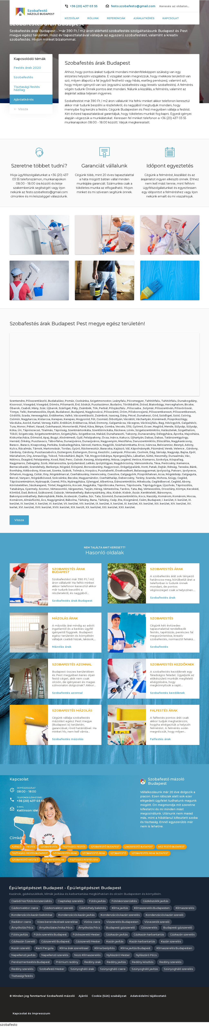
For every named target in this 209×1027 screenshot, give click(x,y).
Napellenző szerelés (54, 955)
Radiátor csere (21, 921)
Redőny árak (92, 962)
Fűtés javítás (97, 901)
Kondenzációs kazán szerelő (164, 914)
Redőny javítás (116, 962)
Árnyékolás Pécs (22, 927)
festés (31, 846)
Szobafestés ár (54, 859)
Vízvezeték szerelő (157, 921)
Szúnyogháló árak (82, 969)
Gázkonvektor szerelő (58, 908)
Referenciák (116, 18)
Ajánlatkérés (143, 18)
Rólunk (93, 18)
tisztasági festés (73, 846)
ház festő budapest (171, 846)
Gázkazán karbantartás (149, 934)
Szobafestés (23, 77)
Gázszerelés (149, 927)
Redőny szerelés (170, 962)
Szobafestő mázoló (25, 859)
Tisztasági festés (22, 975)
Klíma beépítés (104, 948)
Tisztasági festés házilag (27, 88)
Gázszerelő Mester (88, 941)
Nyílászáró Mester (118, 955)
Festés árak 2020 (27, 68)
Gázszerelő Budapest (55, 941)
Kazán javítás (114, 941)
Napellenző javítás (23, 955)
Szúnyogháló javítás (145, 969)
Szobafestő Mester (51, 969)
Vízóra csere (92, 921)
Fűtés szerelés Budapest (50, 934)
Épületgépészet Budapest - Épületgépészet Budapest (65, 887)
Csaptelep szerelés (70, 901)
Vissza (23, 109)
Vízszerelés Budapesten (122, 921)
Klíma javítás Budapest (135, 948)
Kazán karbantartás (142, 941)
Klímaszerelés (185, 908)
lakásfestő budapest (139, 846)
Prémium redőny (67, 962)
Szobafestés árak (65, 853)
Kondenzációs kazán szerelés (120, 914)
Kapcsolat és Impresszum (31, 1013)
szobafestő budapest (105, 846)
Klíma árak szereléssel (74, 948)
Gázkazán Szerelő (23, 941)
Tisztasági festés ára (84, 859)
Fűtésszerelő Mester (86, 934)
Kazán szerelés (171, 941)
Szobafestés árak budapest (149, 853)
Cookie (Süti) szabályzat (109, 995)
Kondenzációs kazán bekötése (31, 914)
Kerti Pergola (44, 948)
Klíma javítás (120, 908)
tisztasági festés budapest (30, 853)
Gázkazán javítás (117, 934)
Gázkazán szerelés (182, 934)
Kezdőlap (72, 18)
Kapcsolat (170, 18)
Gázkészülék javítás (155, 901)
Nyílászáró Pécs (146, 955)
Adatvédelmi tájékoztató (148, 995)
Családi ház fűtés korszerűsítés (31, 901)
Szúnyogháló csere (113, 969)
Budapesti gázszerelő (120, 927)
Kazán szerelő (20, 948)
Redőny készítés (142, 962)
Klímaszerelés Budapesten (152, 908)
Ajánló (16, 846)
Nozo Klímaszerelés (87, 955)
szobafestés (48, 846)
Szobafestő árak (93, 853)
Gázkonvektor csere (24, 908)
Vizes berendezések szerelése (57, 921)
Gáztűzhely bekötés (92, 908)
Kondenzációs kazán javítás (76, 914)
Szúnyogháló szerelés (178, 969)
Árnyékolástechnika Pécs (55, 927)
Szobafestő (118, 853)
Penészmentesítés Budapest (30, 962)
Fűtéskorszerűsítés (124, 901)
